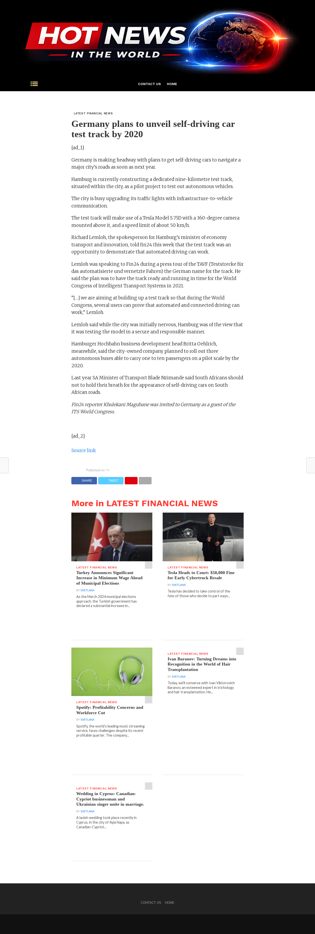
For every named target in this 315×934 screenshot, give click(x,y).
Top (303, 922)
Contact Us (149, 84)
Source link (83, 450)
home (172, 84)
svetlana (87, 590)
